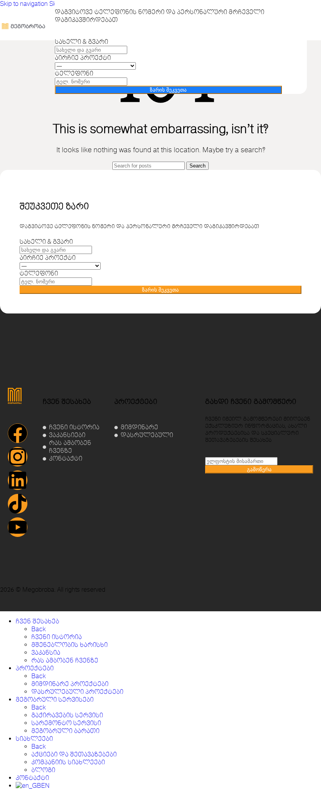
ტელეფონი (74, 73)
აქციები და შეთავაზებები (74, 754)
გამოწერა (259, 469)
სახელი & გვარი (81, 42)
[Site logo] (23, 42)
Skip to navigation (24, 4)
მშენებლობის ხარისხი (69, 645)
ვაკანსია (45, 653)
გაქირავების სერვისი (67, 715)
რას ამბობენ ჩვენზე (64, 661)
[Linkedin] (17, 480)
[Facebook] (17, 433)
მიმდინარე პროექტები (69, 684)
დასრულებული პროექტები (77, 692)
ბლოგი (43, 770)
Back (38, 629)
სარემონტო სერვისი (66, 723)
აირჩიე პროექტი (83, 58)
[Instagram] (17, 456)
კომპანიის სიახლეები (68, 762)
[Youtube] (17, 527)
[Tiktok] (17, 503)
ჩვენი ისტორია (56, 637)
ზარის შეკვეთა (168, 90)
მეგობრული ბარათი (65, 731)
